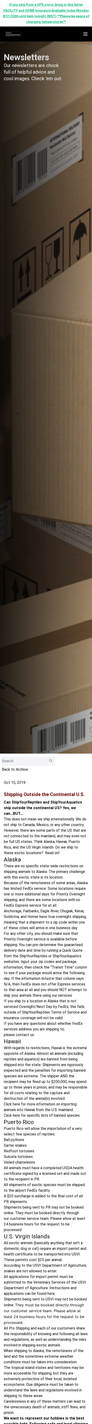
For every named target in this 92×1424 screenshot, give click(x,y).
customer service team (29, 1218)
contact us (25, 1035)
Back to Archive (15, 769)
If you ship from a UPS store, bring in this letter (46, 5)
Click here (12, 1104)
